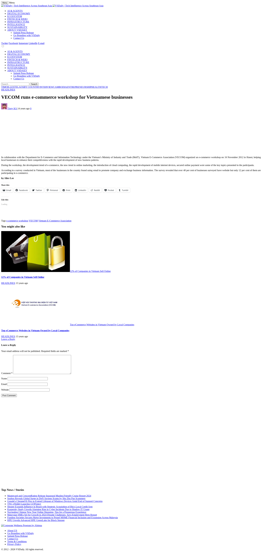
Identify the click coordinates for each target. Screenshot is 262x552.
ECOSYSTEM (14, 16)
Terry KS (12, 108)
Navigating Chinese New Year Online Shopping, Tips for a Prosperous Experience (46, 512)
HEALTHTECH (99, 87)
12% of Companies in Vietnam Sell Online (90, 271)
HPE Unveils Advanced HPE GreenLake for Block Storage (36, 520)
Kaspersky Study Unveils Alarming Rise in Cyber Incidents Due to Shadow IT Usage (48, 509)
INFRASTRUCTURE (18, 21)
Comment (6, 373)
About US (12, 530)
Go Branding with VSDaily (26, 35)
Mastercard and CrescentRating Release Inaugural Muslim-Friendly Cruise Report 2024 (49, 495)
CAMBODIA (60, 87)
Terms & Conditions (17, 541)
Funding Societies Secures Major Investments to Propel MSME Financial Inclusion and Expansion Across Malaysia (62, 517)
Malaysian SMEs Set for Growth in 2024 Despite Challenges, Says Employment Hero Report (52, 515)
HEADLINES (8, 89)
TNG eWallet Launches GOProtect (24, 504)
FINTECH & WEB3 (17, 19)
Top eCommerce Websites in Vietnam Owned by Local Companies (102, 324)
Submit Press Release (23, 32)
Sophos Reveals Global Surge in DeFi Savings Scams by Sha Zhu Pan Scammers (46, 498)
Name (4, 378)
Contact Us (18, 38)
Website (5, 389)
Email (4, 384)
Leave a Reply (8, 339)
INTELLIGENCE (16, 24)
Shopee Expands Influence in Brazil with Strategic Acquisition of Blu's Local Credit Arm (49, 506)
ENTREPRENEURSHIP (79, 87)
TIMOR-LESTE (9, 87)
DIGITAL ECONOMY (18, 13)
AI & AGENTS (15, 11)
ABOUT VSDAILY (17, 30)
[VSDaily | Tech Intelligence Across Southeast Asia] (52, 5)
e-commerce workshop (17, 220)
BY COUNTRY (32, 87)
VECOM (33, 220)
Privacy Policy (14, 544)
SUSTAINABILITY (17, 27)
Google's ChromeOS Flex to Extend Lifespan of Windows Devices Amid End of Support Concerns (54, 501)
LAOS (20, 87)
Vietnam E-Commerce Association (54, 220)
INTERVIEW (46, 87)
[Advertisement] (92, 132)
